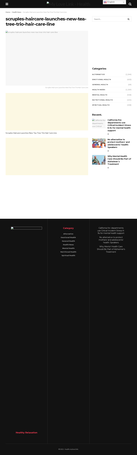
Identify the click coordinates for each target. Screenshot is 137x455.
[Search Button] (128, 19)
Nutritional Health (102, 100)
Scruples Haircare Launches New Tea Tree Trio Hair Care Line (45, 12)
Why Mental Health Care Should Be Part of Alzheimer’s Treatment (119, 160)
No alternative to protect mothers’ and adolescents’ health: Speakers (119, 143)
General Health (100, 85)
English (111, 2)
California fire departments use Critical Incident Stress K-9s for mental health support (119, 125)
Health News (16, 12)
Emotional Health (101, 79)
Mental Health (99, 95)
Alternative (98, 74)
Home (8, 12)
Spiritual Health (101, 105)
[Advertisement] (47, 111)
